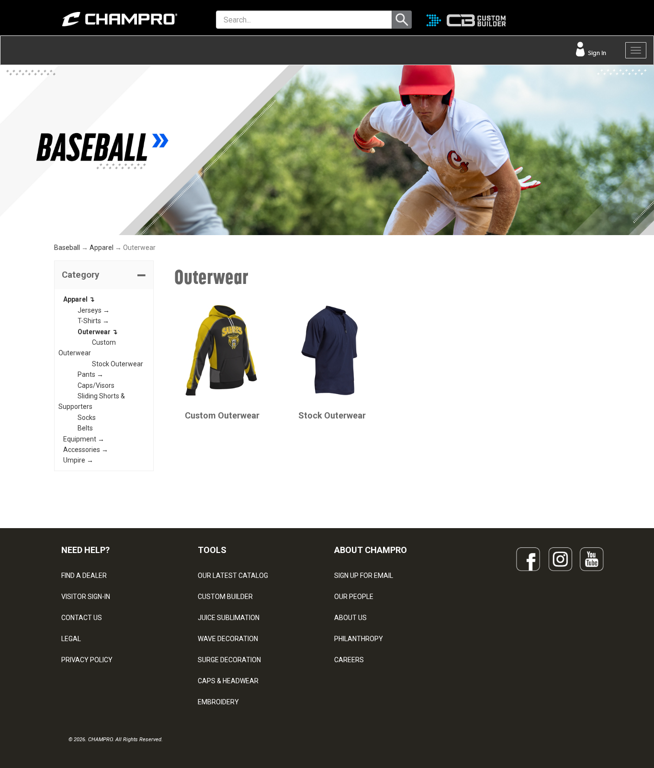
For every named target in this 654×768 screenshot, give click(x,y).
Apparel (101, 247)
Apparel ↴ (79, 299)
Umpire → (78, 460)
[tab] (104, 275)
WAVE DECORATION (228, 639)
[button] (104, 275)
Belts (85, 428)
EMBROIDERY (218, 702)
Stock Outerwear (117, 364)
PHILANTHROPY (358, 639)
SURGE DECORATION (229, 660)
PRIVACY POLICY (87, 660)
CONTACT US (81, 617)
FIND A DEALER (84, 575)
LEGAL (71, 639)
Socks (87, 417)
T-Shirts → (93, 321)
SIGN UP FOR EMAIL (363, 575)
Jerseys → (94, 310)
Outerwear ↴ (98, 332)
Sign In (596, 52)
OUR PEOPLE (353, 596)
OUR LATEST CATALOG (233, 575)
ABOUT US (350, 617)
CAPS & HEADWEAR (228, 681)
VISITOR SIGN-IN (85, 596)
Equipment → (83, 439)
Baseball (67, 247)
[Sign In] (592, 21)
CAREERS (349, 660)
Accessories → (85, 449)
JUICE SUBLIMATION (228, 617)
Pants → (90, 374)
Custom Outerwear (222, 415)
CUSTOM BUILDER (225, 596)
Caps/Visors (96, 385)
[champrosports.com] (109, 19)
